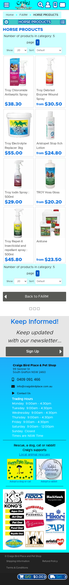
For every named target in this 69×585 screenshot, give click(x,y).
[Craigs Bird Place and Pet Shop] (23, 5)
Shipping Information (18, 561)
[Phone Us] (55, 5)
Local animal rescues (34, 454)
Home (10, 15)
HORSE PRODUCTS (45, 15)
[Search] (41, 5)
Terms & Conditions (17, 568)
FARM (23, 15)
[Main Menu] (6, 5)
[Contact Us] (62, 5)
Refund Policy (50, 561)
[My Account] (48, 5)
